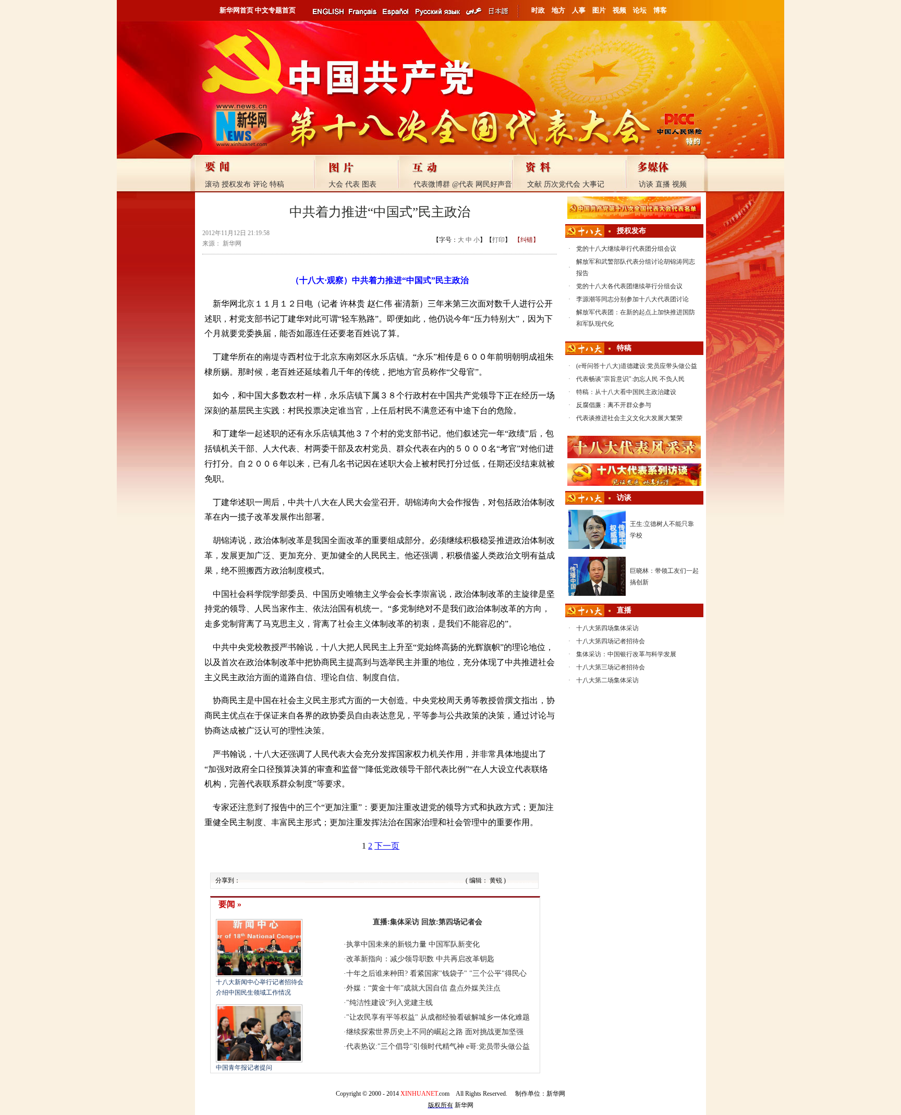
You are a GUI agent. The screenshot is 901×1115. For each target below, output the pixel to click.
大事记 (593, 184)
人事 (579, 10)
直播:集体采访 (396, 922)
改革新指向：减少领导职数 (390, 959)
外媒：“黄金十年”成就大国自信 (396, 988)
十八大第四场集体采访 (607, 628)
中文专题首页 (275, 10)
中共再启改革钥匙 (465, 959)
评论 (260, 184)
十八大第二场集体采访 (607, 680)
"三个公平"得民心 (498, 973)
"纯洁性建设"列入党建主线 (389, 1003)
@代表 (462, 184)
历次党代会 (562, 184)
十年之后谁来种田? (377, 973)
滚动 (212, 184)
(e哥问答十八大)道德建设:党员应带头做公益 (636, 366)
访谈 (646, 184)
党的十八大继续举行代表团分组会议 (626, 248)
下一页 (386, 845)
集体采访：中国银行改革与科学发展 (626, 654)
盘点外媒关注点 (475, 988)
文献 (534, 184)
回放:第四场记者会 (451, 922)
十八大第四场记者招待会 (610, 641)
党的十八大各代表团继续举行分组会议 (629, 286)
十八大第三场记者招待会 (610, 667)
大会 (335, 184)
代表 (352, 184)
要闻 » (229, 904)
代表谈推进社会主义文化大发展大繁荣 (629, 418)
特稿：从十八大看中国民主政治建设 (626, 392)
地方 (558, 10)
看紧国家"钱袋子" (438, 973)
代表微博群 (431, 184)
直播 (662, 184)
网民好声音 (494, 184)
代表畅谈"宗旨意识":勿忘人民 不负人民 (630, 379)
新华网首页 (236, 10)
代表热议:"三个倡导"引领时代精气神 (405, 1046)
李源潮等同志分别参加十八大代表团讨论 (632, 299)
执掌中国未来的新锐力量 (386, 944)
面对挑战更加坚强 (494, 1032)
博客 (660, 10)
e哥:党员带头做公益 (498, 1046)
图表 (369, 184)
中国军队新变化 (454, 944)
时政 (538, 10)
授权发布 (236, 184)
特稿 (277, 184)
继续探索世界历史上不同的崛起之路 (404, 1032)
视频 (619, 10)
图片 (599, 10)
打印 (498, 239)
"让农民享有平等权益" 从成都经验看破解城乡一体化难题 (438, 1017)
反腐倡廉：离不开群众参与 (613, 405)
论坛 (640, 10)
